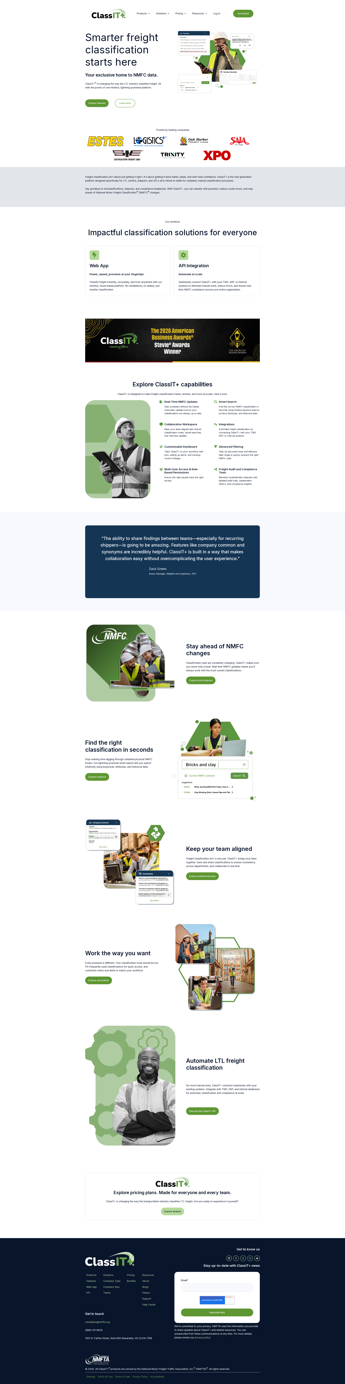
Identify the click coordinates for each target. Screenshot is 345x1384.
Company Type (111, 1281)
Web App (91, 1286)
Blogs (145, 1286)
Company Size (111, 1286)
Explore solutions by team (202, 876)
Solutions (161, 13)
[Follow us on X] (243, 1258)
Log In (216, 13)
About (145, 1281)
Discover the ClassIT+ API (202, 1111)
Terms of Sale (122, 1376)
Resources (198, 13)
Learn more (125, 103)
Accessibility (157, 1376)
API (88, 1292)
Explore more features (200, 680)
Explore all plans (172, 1211)
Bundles (131, 1281)
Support (146, 1298)
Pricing (179, 13)
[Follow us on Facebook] (236, 1258)
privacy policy (202, 1337)
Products (142, 13)
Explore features (96, 103)
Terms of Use (105, 1376)
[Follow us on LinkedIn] (229, 1258)
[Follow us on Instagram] (250, 1258)
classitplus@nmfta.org (97, 1322)
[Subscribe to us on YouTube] (257, 1258)
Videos (146, 1292)
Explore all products (98, 980)
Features (91, 1281)
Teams (107, 1292)
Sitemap (90, 1376)
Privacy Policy (140, 1376)
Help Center (149, 1304)
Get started (243, 13)
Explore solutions (97, 776)
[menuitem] (142, 13)
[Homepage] (108, 13)
